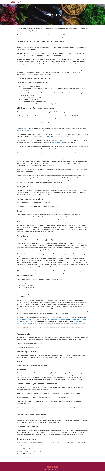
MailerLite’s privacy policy (58, 142)
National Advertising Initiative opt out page (28, 319)
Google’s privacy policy (27, 130)
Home (40, 464)
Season (79, 2)
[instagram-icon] (57, 467)
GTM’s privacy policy (51, 136)
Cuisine (71, 2)
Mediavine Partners (22, 330)
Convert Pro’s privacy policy (56, 149)
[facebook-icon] (50, 467)
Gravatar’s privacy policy (40, 155)
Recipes (62, 2)
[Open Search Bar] (93, 2)
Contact (88, 2)
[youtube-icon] (48, 467)
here (41, 343)
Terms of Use (63, 464)
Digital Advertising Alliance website (59, 319)
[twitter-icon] (52, 467)
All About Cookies (53, 267)
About (56, 2)
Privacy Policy (50, 464)
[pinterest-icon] (55, 467)
